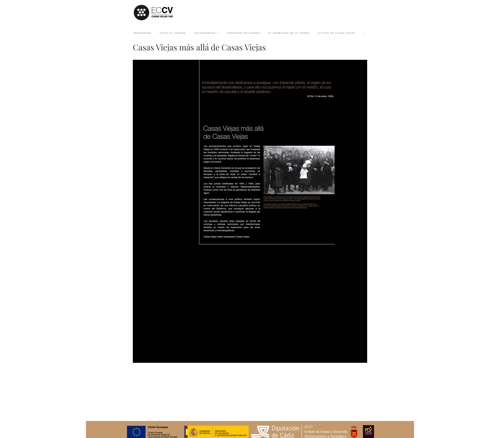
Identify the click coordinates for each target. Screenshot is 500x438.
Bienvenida (143, 33)
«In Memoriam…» (206, 33)
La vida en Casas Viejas (336, 33)
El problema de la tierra (289, 33)
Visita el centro (173, 33)
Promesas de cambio (243, 33)
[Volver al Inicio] (153, 12)
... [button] (364, 33)
